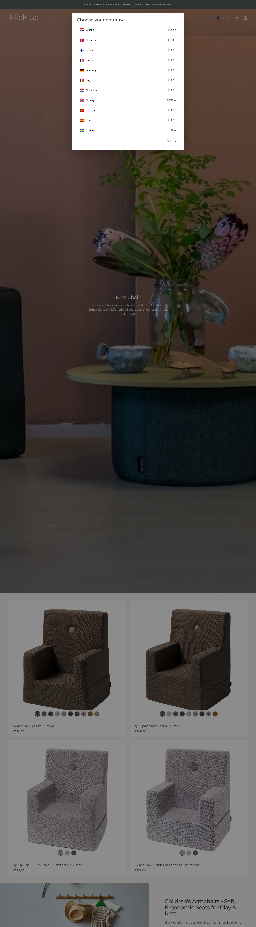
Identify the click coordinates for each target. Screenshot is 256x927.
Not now (171, 141)
